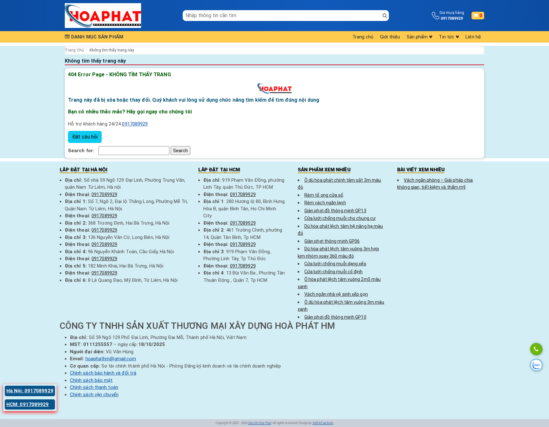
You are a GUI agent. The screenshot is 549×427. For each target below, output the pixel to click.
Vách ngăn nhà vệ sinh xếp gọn (336, 294)
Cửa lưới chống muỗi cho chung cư (340, 218)
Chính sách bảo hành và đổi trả (103, 373)
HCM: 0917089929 (27, 404)
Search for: (81, 150)
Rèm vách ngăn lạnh (325, 202)
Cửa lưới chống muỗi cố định (333, 271)
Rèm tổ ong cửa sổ (323, 195)
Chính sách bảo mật (91, 380)
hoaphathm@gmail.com (110, 359)
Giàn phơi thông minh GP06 (332, 241)
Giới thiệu (390, 37)
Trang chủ (363, 37)
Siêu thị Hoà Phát (259, 423)
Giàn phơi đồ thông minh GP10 (335, 317)
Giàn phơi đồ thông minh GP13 (335, 210)
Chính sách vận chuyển (94, 394)
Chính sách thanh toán (94, 387)
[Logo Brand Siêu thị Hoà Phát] (103, 15)
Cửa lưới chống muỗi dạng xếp (335, 263)
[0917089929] (536, 349)
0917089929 (135, 124)
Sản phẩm (417, 37)
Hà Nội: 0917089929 (29, 391)
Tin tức (446, 37)
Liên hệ (473, 37)
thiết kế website (323, 423)
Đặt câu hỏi (85, 137)
